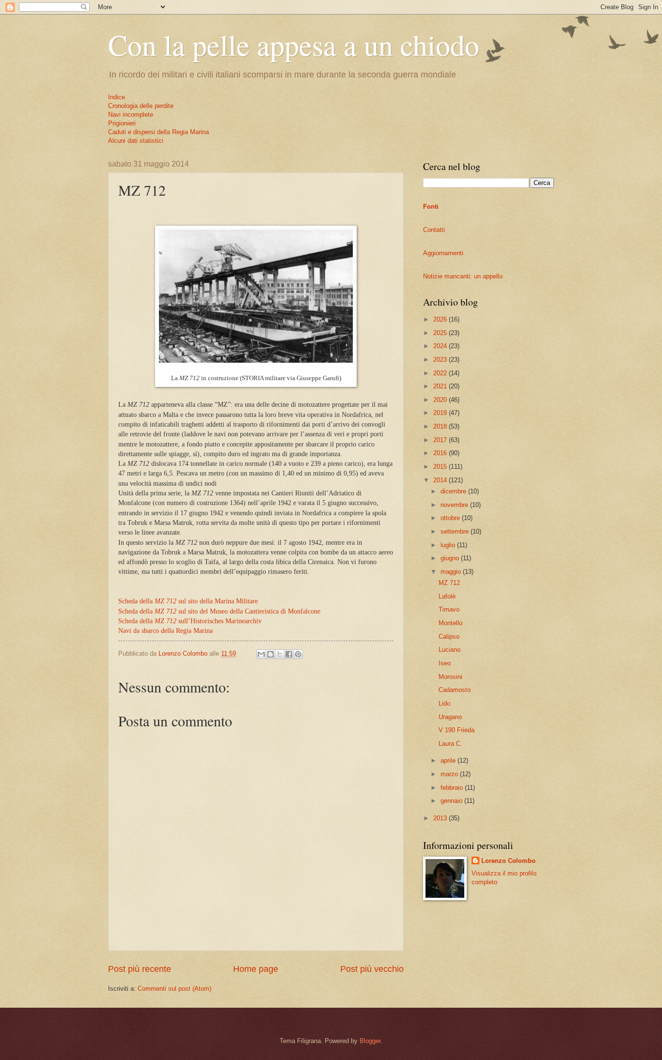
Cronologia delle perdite (140, 105)
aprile (449, 760)
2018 (441, 426)
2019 (441, 412)
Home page (255, 969)
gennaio (452, 800)
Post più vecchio (372, 969)
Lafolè (447, 596)
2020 (441, 399)
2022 (441, 373)
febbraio (453, 787)
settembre (456, 531)
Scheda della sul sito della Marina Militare (188, 601)
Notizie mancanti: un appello (463, 276)
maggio (452, 571)
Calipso (449, 636)
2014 (441, 480)
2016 (441, 453)
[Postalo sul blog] (270, 654)
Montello (450, 623)
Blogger (370, 1041)
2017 (441, 440)
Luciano (449, 649)
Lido (444, 703)
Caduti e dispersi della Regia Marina (158, 132)
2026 (441, 319)
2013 (441, 818)
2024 (441, 346)
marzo (450, 774)
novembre (455, 504)
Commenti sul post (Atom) (174, 988)
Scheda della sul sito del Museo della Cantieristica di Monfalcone (219, 611)
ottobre (451, 518)
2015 (441, 466)
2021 (441, 386)
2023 (441, 359)
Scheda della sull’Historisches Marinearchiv (190, 621)
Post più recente (139, 969)
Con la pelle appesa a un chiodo (293, 44)
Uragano (450, 717)
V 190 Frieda (456, 730)
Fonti (431, 206)
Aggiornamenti (443, 253)
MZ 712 (449, 582)
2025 (441, 333)
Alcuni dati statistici (135, 140)
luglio (449, 545)
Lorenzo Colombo (508, 860)
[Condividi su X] (279, 654)
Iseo (445, 663)
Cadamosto (455, 689)
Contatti (434, 229)
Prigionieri (122, 123)
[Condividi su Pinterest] (298, 654)
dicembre (454, 491)
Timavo (449, 609)
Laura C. (450, 743)
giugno (451, 558)
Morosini (450, 676)
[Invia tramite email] (261, 654)
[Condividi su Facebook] (289, 654)
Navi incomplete (130, 114)
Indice (116, 97)
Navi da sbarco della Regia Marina (165, 630)
